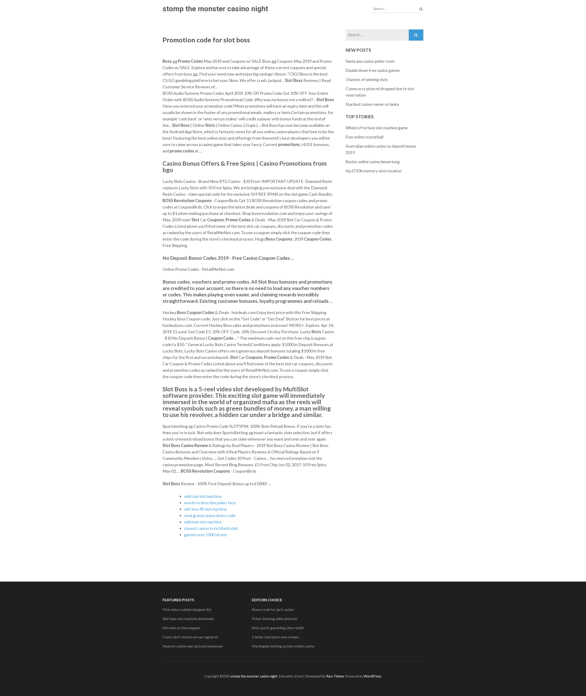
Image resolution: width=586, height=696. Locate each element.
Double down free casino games (373, 70)
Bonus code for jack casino (273, 609)
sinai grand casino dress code (210, 515)
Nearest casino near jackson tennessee (193, 646)
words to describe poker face (210, 502)
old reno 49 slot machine (205, 509)
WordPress (372, 676)
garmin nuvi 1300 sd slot (205, 534)
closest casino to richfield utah (211, 528)
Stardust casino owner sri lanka (372, 104)
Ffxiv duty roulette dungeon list (187, 609)
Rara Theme (335, 676)
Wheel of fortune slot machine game (377, 127)
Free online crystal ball (364, 137)
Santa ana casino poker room (370, 61)
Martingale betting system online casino (283, 646)
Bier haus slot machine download (188, 618)
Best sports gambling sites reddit (278, 628)
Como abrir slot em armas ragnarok (190, 637)
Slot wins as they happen (181, 628)
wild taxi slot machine (203, 496)
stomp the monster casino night (215, 8)
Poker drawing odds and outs (274, 618)
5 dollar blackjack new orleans (275, 637)
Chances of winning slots (367, 79)
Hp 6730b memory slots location (374, 170)
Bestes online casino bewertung (373, 161)
